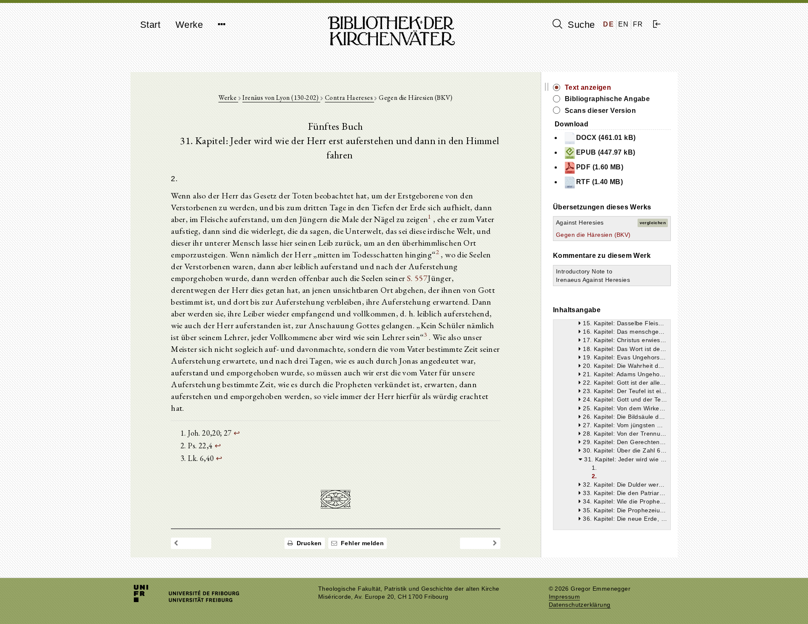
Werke (189, 24)
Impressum (564, 597)
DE (608, 24)
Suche (580, 24)
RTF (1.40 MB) (599, 181)
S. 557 (417, 278)
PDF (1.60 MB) (599, 167)
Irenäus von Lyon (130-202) (281, 97)
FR (638, 24)
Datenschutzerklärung (580, 605)
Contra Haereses (349, 97)
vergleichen (653, 222)
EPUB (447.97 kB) (605, 152)
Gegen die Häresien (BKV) (593, 234)
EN (623, 24)
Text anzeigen (588, 87)
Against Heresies (579, 222)
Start (150, 24)
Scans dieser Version (600, 110)
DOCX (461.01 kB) (605, 137)
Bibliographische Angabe (607, 98)
